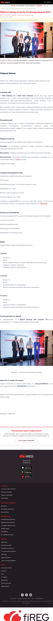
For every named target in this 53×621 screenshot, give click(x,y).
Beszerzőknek (5, 512)
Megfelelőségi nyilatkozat (8, 519)
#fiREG (2, 15)
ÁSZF (32, 598)
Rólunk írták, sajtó (6, 583)
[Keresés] (44, 2)
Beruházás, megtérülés (7, 509)
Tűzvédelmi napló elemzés (8, 525)
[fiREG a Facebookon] (22, 594)
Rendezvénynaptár (6, 545)
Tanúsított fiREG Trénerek (8, 489)
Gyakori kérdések (6, 557)
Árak (2, 574)
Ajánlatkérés (4, 580)
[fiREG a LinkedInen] (26, 594)
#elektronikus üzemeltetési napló (25, 15)
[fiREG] (5, 2)
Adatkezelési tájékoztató (23, 598)
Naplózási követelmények (8, 522)
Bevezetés (4, 506)
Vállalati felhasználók (6, 495)
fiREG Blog (4, 554)
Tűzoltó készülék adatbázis (8, 560)
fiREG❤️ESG (4, 531)
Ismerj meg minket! (6, 568)
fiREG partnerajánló (6, 492)
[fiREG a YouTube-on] (30, 594)
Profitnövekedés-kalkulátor (8, 551)
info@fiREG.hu (26, 462)
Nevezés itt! (44, 203)
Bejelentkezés (5, 586)
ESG (18, 159)
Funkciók (3, 571)
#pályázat (14, 15)
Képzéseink (4, 542)
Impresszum (13, 598)
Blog (8, 9)
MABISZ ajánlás (5, 528)
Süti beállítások (39, 598)
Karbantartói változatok (7, 548)
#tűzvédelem (7, 15)
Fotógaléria (4, 577)
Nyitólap (3, 9)
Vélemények (4, 498)
